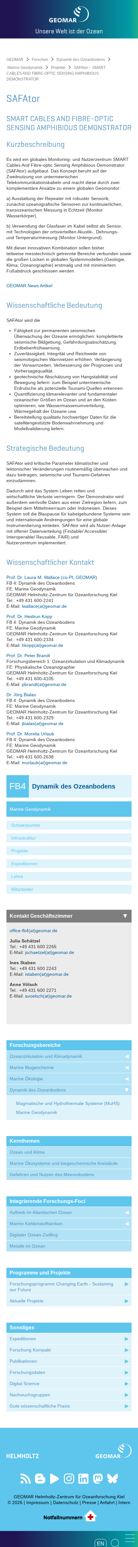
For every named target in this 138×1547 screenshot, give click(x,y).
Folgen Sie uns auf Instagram (69, 1478)
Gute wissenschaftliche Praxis (40, 1406)
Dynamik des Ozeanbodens (80, 59)
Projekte (58, 67)
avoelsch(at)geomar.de (48, 996)
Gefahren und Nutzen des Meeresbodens (52, 1174)
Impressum (37, 1502)
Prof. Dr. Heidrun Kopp (29, 616)
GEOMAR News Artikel (29, 285)
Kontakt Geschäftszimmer (41, 916)
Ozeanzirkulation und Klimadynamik (46, 1056)
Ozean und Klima (27, 1152)
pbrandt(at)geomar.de (44, 684)
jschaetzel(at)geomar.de (49, 952)
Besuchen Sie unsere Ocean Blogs (40, 1478)
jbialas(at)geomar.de (43, 723)
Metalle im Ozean (27, 1246)
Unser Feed (25, 1478)
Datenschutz (65, 1502)
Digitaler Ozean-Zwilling (34, 1234)
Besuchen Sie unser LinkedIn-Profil (83, 1478)
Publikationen (23, 1361)
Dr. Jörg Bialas (21, 694)
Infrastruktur (23, 837)
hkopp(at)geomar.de (42, 645)
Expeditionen (24, 863)
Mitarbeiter (22, 889)
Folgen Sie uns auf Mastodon (98, 1478)
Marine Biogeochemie (32, 1067)
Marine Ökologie (26, 1078)
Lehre (17, 876)
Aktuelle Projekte (27, 1300)
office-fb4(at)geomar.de (33, 930)
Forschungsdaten (27, 1372)
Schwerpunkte (25, 825)
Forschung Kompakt (30, 1349)
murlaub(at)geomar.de (44, 762)
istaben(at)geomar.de (47, 974)
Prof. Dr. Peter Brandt (28, 655)
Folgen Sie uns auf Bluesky (112, 1478)
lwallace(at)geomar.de (44, 606)
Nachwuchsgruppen (30, 1394)
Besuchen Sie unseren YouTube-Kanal (54, 1478)
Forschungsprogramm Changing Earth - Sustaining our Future (61, 1286)
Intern (124, 1502)
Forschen (40, 59)
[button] (130, 1538)
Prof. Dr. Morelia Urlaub (30, 733)
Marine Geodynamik (25, 67)
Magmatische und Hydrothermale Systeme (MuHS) (68, 1103)
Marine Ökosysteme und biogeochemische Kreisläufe (64, 1163)
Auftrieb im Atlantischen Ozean (41, 1212)
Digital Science (24, 1383)
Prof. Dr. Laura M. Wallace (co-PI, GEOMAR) (51, 577)
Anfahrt (107, 1502)
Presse (89, 1502)
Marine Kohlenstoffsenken (36, 1223)
